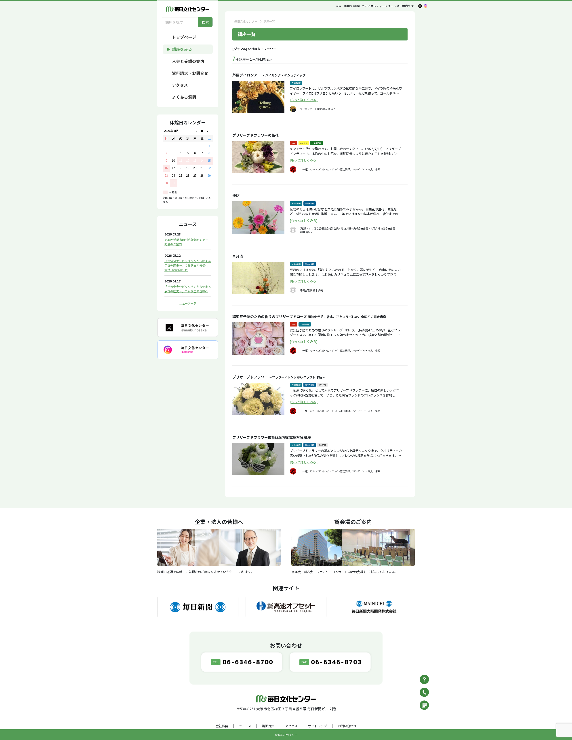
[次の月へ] (209, 131)
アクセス (291, 725)
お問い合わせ (347, 725)
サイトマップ (317, 725)
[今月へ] (202, 131)
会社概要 (222, 725)
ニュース (245, 725)
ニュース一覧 (187, 303)
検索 (205, 22)
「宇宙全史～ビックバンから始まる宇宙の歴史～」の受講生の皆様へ (187, 288)
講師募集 (268, 725)
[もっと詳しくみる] (304, 99)
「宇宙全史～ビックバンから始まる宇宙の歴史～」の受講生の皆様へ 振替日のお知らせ (187, 265)
